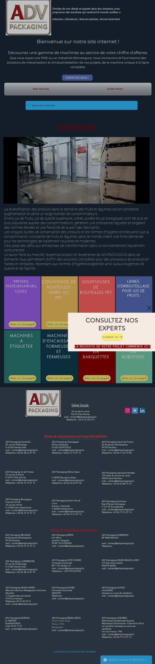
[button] (149, 308)
